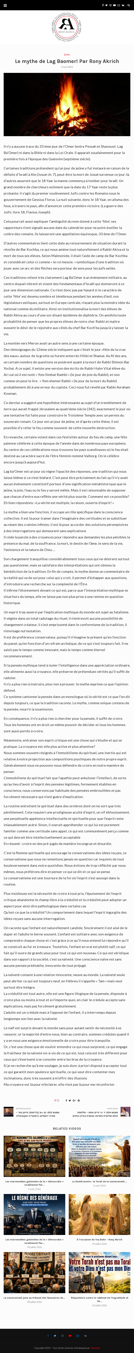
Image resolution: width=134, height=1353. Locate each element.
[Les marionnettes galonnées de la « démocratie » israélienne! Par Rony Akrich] (34, 1156)
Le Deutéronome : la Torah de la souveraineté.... (99, 1181)
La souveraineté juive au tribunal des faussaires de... (34, 1297)
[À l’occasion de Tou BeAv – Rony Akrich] (99, 1214)
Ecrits (67, 54)
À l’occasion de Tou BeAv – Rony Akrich (99, 1239)
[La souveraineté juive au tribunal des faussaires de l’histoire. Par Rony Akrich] (34, 1272)
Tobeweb (95, 1348)
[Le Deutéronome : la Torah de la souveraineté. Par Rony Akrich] (99, 1156)
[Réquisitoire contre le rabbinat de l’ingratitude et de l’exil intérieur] (99, 1272)
